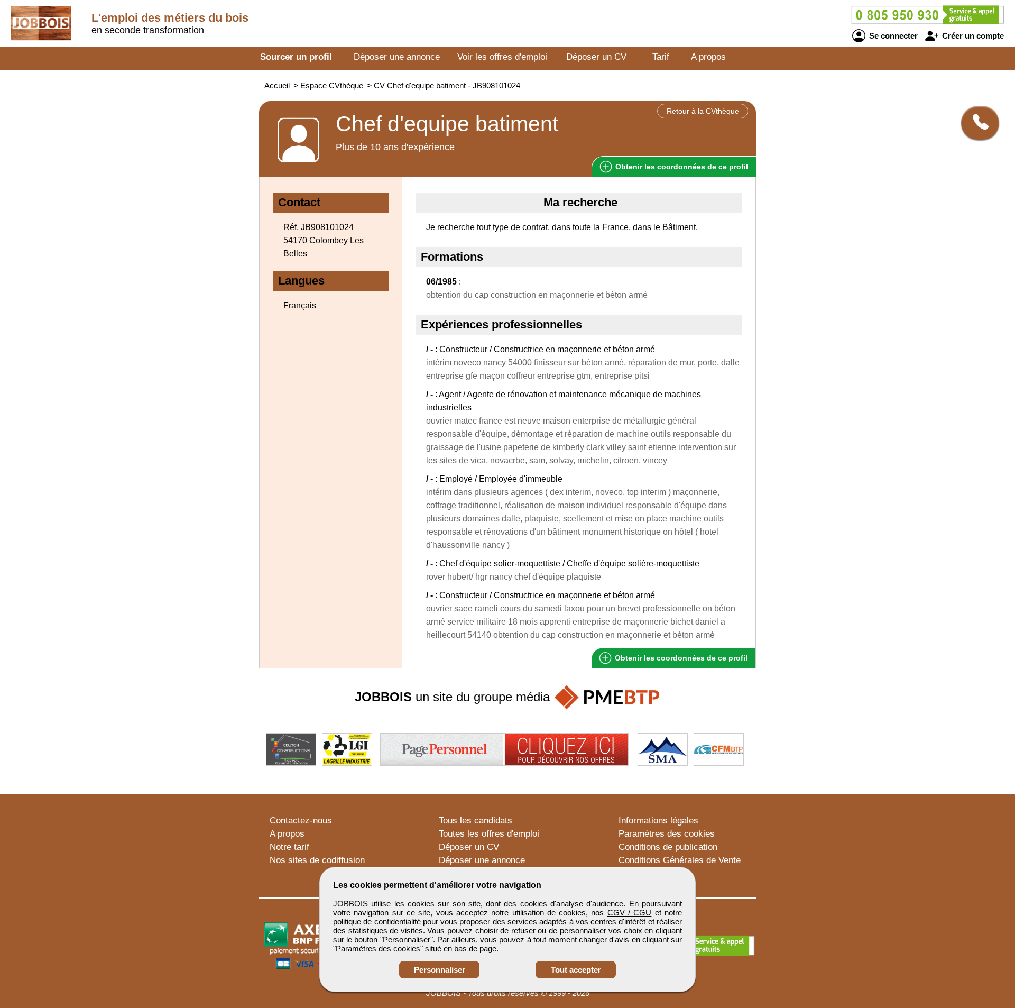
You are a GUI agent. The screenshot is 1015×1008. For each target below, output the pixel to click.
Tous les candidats (475, 820)
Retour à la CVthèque (703, 111)
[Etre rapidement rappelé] (976, 123)
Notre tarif (289, 847)
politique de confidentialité (377, 921)
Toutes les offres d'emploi (489, 834)
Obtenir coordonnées (680, 166)
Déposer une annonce (397, 57)
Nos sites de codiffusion (317, 860)
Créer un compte (972, 35)
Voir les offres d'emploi (502, 57)
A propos (708, 57)
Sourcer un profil (296, 57)
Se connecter (892, 35)
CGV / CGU (629, 912)
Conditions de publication (668, 847)
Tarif (660, 57)
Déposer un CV (596, 57)
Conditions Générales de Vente (680, 860)
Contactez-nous (301, 820)
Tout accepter (576, 969)
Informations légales (658, 820)
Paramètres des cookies (667, 834)
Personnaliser (439, 969)
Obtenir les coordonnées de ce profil (680, 658)
